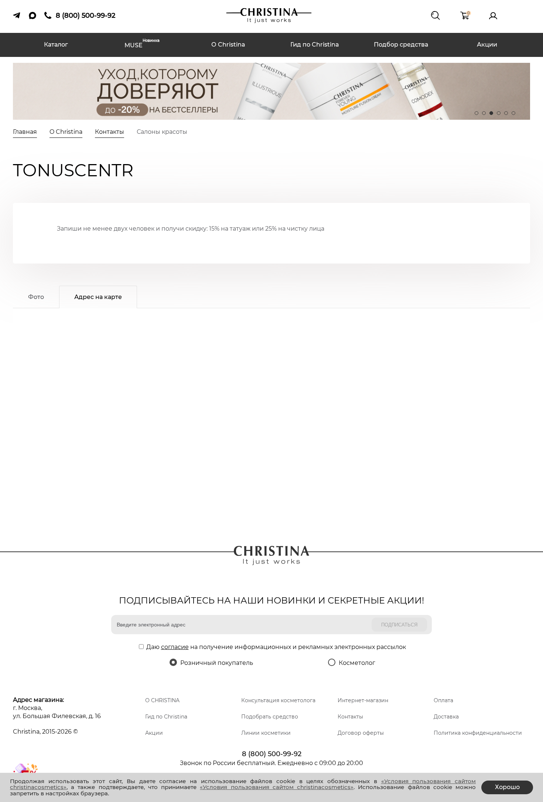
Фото (36, 296)
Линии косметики (266, 733)
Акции (487, 44)
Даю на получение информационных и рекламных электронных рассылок (276, 646)
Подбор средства (401, 44)
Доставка (446, 716)
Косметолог (357, 662)
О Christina (228, 44)
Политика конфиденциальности (478, 733)
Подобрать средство (269, 716)
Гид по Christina (314, 44)
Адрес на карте (98, 296)
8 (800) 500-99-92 (271, 754)
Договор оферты (361, 733)
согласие (175, 646)
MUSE (142, 44)
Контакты (350, 716)
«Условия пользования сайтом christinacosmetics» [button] (277, 787)
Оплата (443, 700)
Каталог (56, 44)
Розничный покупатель (216, 662)
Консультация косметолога (278, 700)
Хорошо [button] (507, 787)
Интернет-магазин (363, 700)
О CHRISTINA (162, 700)
